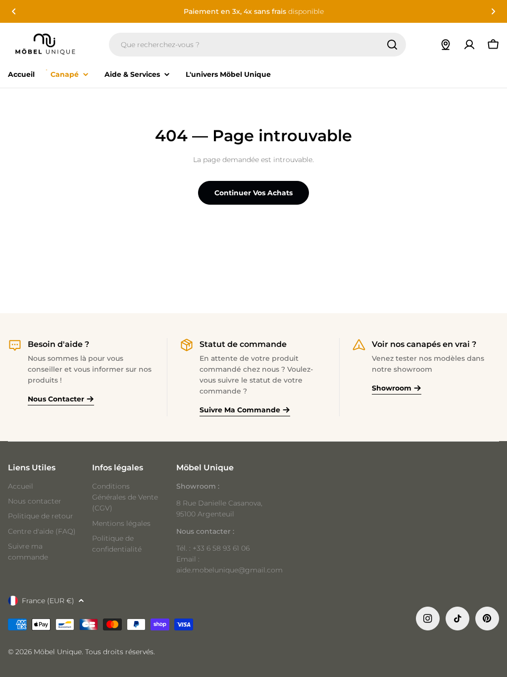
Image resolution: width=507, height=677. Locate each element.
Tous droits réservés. (120, 651)
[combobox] (257, 44)
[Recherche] (392, 45)
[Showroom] (446, 45)
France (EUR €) (48, 600)
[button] (14, 11)
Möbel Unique (58, 651)
